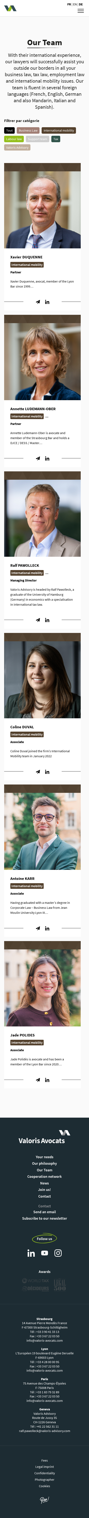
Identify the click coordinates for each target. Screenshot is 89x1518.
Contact (44, 1196)
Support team (37, 139)
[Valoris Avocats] (25, 8)
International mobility (59, 130)
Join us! (44, 1189)
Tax (55, 139)
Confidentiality (44, 1473)
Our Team (44, 1170)
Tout (9, 130)
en (75, 4)
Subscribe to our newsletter (44, 1218)
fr (69, 4)
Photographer (44, 1479)
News (44, 1183)
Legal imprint (44, 1466)
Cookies (44, 1486)
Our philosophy (44, 1163)
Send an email (44, 1211)
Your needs (44, 1156)
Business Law (28, 130)
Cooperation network (44, 1176)
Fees (44, 1460)
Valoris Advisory (17, 147)
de (81, 4)
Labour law (14, 139)
